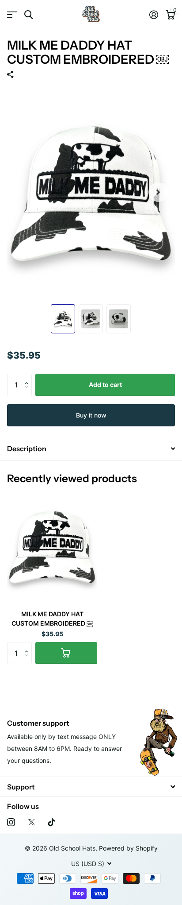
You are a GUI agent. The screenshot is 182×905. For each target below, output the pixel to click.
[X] (31, 822)
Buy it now (91, 415)
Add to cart (105, 384)
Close (91, 786)
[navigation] (63, 318)
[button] (28, 377)
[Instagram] (11, 822)
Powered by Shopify (128, 848)
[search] (28, 15)
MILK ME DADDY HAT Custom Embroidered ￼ (52, 618)
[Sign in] (153, 14)
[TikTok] (51, 822)
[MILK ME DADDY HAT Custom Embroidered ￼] (52, 546)
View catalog (12, 15)
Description (26, 448)
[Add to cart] (66, 653)
